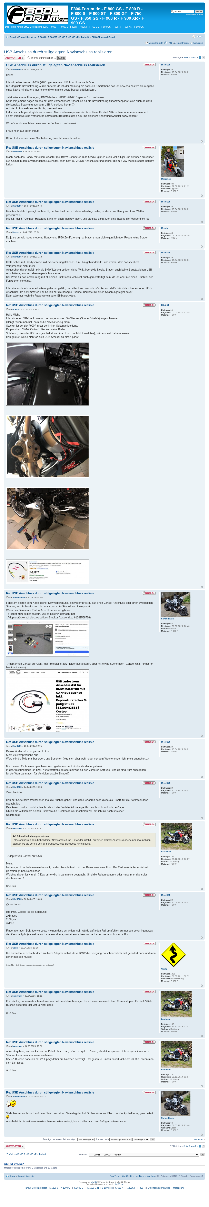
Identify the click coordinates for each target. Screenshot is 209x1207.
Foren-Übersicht (27, 37)
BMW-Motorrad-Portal (103, 37)
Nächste (198, 1139)
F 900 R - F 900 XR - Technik (74, 37)
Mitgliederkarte (156, 43)
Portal (13, 37)
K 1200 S (53, 1188)
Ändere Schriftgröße (200, 36)
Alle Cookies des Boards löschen (138, 1176)
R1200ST (130, 1188)
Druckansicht (193, 36)
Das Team (115, 1176)
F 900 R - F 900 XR (47, 37)
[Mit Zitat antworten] (149, 65)
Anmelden (198, 43)
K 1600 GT (79, 1188)
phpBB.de (118, 1184)
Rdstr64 (16, 309)
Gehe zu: (82, 1154)
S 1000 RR (107, 1188)
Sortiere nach (102, 1139)
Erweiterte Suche (194, 14)
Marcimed (17, 152)
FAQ (170, 43)
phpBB (94, 1182)
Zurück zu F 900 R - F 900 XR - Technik (27, 1154)
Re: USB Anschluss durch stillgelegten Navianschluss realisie (50, 147)
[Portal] (38, 13)
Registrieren (183, 43)
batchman (17, 828)
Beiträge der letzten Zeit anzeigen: (60, 1139)
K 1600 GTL (93, 1188)
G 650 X (119, 1188)
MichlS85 (17, 70)
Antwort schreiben (13, 56)
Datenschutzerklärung (159, 1188)
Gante (15, 948)
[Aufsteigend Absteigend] (143, 1139)
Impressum (178, 1188)
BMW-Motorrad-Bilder (36, 1188)
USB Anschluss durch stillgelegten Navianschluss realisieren (58, 52)
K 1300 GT (66, 1188)
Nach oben (202, 141)
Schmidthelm (19, 597)
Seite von (189, 57)
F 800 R (142, 1188)
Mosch (15, 232)
